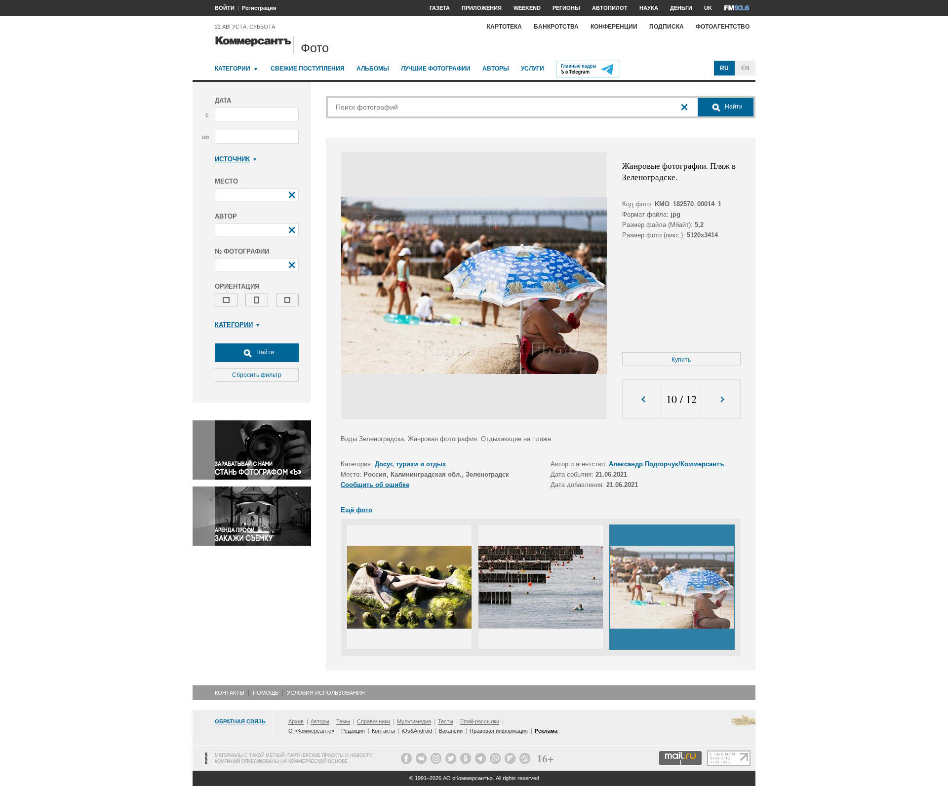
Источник (232, 159)
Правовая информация (499, 731)
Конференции (614, 26)
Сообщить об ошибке (375, 484)
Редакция (353, 731)
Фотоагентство (723, 26)
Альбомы (372, 68)
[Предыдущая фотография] (642, 399)
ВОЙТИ (225, 8)
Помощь (265, 693)
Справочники (373, 721)
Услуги (532, 68)
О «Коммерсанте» (311, 731)
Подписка (666, 26)
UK (708, 8)
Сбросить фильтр (256, 375)
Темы (343, 721)
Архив (296, 721)
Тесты (445, 721)
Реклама (546, 731)
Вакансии (451, 731)
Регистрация (259, 8)
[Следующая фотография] (720, 399)
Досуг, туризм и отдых (410, 464)
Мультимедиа (414, 721)
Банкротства (556, 26)
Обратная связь (240, 721)
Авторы (495, 68)
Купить (681, 359)
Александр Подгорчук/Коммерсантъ (666, 464)
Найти (264, 352)
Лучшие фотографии (436, 68)
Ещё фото (356, 510)
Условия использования (326, 693)
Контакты (229, 693)
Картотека (504, 26)
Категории (232, 68)
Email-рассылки (479, 721)
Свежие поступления (308, 68)
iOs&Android (417, 731)
